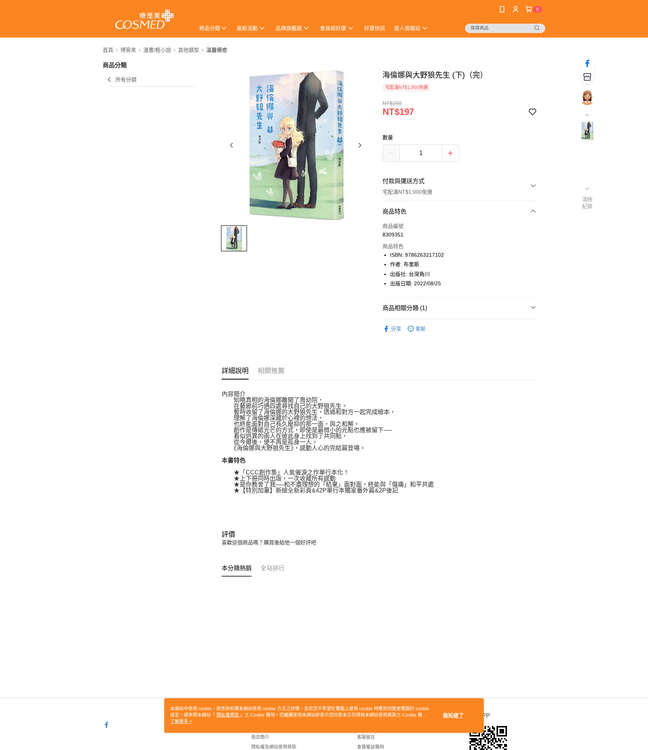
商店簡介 (260, 737)
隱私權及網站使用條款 (273, 747)
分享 (396, 329)
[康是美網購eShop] (144, 20)
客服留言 (366, 737)
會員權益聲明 (370, 747)
